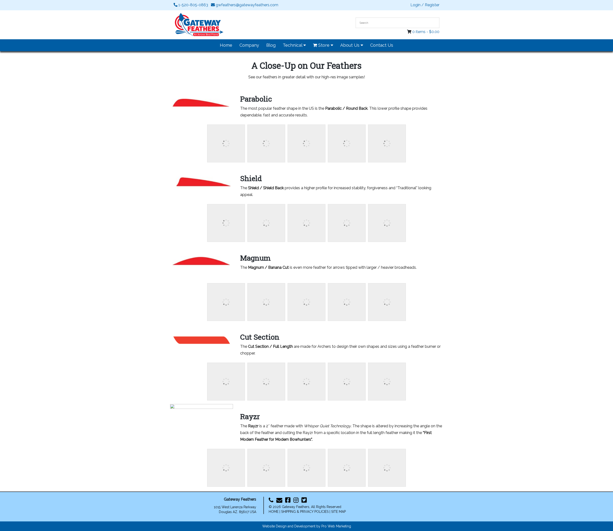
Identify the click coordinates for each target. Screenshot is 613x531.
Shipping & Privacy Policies (305, 512)
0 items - (425, 31)
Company (249, 45)
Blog (271, 45)
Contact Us (381, 45)
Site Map (338, 512)
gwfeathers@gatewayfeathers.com (246, 5)
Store (324, 45)
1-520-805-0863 (192, 5)
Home (226, 45)
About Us (350, 45)
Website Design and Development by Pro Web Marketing (306, 526)
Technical (293, 45)
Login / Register (424, 5)
